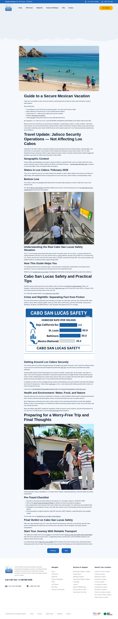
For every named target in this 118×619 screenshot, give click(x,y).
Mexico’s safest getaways (74, 286)
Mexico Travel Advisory (37, 187)
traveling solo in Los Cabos (40, 272)
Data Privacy (49, 614)
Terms (31, 614)
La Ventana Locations (101, 584)
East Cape (52, 384)
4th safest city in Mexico (38, 115)
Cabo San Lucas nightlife (46, 542)
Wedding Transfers (78, 576)
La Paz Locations (99, 582)
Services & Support (80, 567)
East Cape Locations (100, 579)
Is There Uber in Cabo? (79, 589)
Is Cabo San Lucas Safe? (52, 293)
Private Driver (77, 574)
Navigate (55, 567)
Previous (53, 550)
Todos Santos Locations (101, 597)
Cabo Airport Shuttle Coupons (81, 579)
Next (66, 550)
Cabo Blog (76, 582)
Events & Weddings (52, 7)
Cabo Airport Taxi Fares (79, 592)
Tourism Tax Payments (58, 589)
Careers (68, 614)
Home (20, 7)
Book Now (54, 587)
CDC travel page (54, 410)
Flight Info (40, 7)
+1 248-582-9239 (25, 580)
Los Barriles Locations (101, 587)
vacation (48, 534)
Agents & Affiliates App (79, 587)
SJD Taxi (63, 367)
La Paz (60, 255)
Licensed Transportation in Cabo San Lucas (73, 389)
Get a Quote (106, 8)
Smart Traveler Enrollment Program (44, 503)
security (33, 117)
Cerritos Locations (100, 574)
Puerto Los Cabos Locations (103, 592)
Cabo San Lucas (59, 288)
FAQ (63, 7)
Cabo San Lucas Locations (102, 571)
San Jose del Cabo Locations (103, 594)
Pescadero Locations (101, 589)
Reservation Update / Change (81, 571)
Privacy (40, 614)
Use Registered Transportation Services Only (45, 389)
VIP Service (29, 7)
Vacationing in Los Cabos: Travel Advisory (49, 516)
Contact (70, 7)
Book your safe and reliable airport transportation (78, 534)
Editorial (59, 614)
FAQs (53, 582)
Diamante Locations (100, 576)
